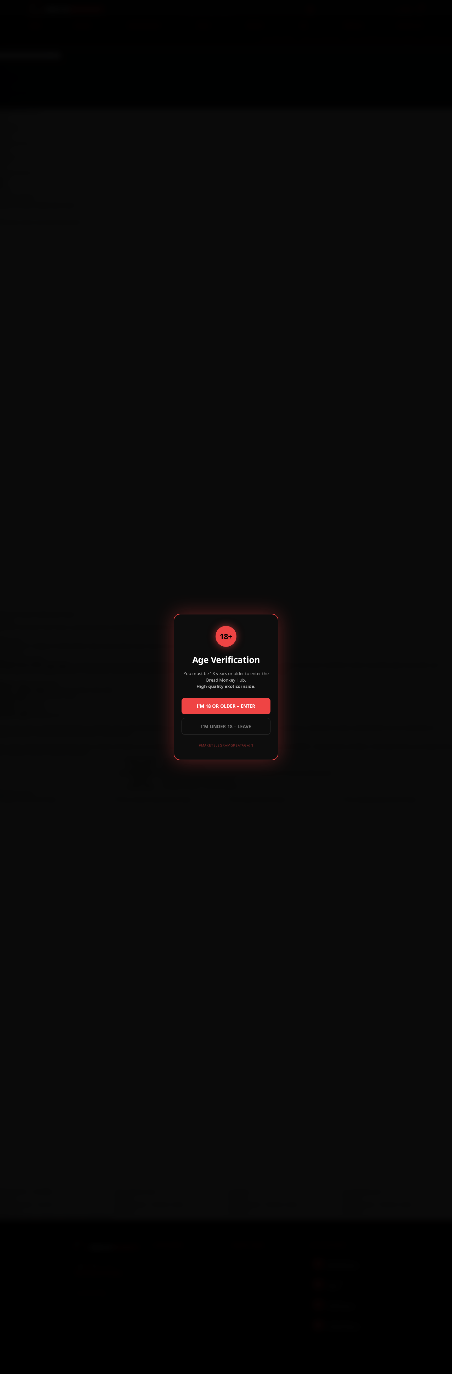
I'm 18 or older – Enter (226, 706)
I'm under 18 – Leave (226, 726)
